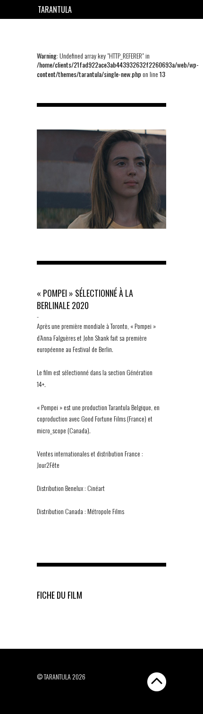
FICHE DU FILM (59, 595)
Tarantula (55, 9)
